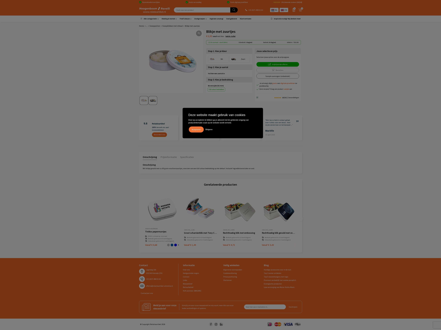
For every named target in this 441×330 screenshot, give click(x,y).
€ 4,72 (229, 244)
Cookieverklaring (230, 273)
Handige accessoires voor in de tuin (277, 270)
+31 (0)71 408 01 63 (255, 10)
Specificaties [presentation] (187, 157)
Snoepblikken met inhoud (172, 26)
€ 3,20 (268, 244)
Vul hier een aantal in (216, 73)
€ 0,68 (151, 244)
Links (185, 280)
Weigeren (208, 129)
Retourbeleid (188, 287)
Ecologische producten (273, 284)
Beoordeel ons (159, 134)
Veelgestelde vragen (191, 273)
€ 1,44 (190, 244)
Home (141, 26)
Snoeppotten (155, 26)
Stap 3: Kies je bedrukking (220, 79)
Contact (186, 277)
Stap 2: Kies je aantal (218, 67)
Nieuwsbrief (187, 284)
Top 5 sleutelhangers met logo (276, 277)
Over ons (186, 270)
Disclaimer (227, 280)
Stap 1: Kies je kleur (217, 51)
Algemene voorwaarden (232, 270)
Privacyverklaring (230, 277)
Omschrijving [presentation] (150, 157)
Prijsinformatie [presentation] (168, 157)
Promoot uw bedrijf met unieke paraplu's (280, 280)
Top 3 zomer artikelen (272, 273)
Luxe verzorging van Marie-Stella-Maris (279, 287)
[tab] (150, 157)
